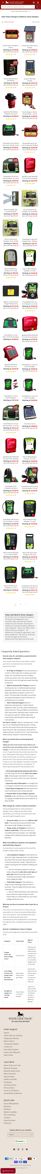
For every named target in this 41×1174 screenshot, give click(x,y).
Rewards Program (10, 1068)
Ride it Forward (10, 1074)
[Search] (37, 7)
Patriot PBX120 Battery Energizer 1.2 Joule (30, 270)
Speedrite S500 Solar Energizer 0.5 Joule (10, 366)
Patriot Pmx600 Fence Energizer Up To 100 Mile (29, 211)
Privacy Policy (9, 1088)
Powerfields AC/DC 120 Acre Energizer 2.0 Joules (29, 303)
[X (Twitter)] (22, 1149)
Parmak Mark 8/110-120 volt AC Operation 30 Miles (30, 144)
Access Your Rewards (12, 1052)
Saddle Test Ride (10, 1079)
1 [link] (15, 604)
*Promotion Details (11, 1044)
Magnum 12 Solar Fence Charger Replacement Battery (11, 303)
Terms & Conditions (11, 1090)
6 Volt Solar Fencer (30, 424)
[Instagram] (18, 1149)
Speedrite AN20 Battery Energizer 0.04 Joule (11, 113)
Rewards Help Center (12, 1071)
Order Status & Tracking (13, 1035)
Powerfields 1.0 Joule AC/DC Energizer (11, 397)
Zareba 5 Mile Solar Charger (30, 80)
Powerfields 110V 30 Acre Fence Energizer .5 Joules (11, 520)
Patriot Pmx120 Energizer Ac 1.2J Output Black (10, 554)
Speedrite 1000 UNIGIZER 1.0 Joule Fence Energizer (30, 177)
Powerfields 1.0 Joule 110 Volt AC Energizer (30, 397)
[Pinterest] (27, 1149)
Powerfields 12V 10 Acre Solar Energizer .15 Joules (11, 425)
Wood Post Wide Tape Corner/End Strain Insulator (10, 211)
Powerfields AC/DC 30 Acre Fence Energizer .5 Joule (30, 487)
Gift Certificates (10, 1115)
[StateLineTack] (14, 2)
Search (6, 1033)
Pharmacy (7, 1123)
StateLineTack (17, 1165)
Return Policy (9, 1041)
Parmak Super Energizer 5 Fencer (11, 46)
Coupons (7, 1117)
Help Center (8, 1055)
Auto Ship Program (11, 1049)
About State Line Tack (12, 1065)
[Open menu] (3, 2)
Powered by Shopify (26, 1165)
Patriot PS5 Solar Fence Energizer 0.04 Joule (30, 554)
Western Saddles (10, 1112)
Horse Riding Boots (11, 1104)
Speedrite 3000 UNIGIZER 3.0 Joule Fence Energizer (11, 458)
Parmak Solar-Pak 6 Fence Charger (30, 47)
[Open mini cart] (38, 2)
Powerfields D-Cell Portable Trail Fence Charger (11, 487)
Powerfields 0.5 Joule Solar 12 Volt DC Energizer (11, 336)
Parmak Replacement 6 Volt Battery (11, 80)
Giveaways (8, 1082)
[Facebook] (14, 1149)
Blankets (7, 1109)
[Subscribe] (31, 1134)
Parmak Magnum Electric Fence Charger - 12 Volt (29, 113)
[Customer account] (34, 2)
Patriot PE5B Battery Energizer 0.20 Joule (11, 270)
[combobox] (20, 7)
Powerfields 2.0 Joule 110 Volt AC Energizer (30, 366)
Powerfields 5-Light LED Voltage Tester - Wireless (29, 240)
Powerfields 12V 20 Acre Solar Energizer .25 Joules (11, 177)
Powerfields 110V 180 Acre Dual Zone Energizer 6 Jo (30, 587)
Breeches (7, 1106)
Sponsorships (9, 1077)
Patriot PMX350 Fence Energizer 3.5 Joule (10, 587)
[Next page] (26, 604)
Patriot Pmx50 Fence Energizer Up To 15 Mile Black (11, 240)
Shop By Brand (9, 1120)
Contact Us (8, 1047)
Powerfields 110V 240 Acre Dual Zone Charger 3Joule (11, 144)
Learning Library (10, 1085)
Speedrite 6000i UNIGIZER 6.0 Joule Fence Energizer (30, 336)
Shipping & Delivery (11, 1038)
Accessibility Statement (13, 1093)
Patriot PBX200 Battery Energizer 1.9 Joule (30, 458)
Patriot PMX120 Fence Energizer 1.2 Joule (29, 520)
